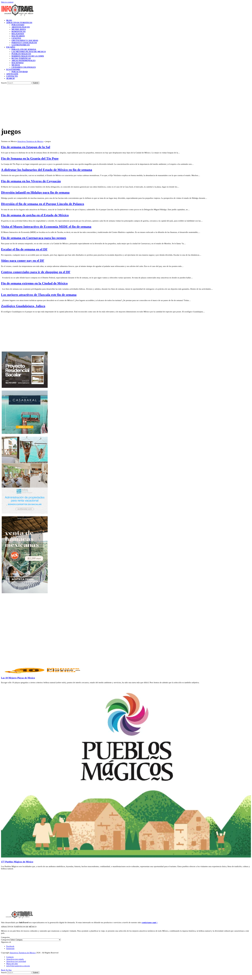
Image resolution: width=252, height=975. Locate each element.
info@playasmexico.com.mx (18, 966)
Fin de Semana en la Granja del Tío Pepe (30, 158)
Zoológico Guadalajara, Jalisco (23, 306)
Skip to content (7, 2)
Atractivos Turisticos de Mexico (30, 141)
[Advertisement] (126, 104)
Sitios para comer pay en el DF (22, 260)
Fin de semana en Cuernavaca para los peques (33, 238)
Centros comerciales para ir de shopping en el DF (35, 272)
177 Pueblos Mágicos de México (17, 861)
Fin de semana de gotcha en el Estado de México (35, 215)
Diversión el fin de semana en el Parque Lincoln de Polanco (42, 204)
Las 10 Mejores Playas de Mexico (18, 677)
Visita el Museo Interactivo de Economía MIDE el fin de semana (46, 226)
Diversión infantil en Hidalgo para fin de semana (35, 192)
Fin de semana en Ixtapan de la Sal (25, 147)
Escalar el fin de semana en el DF (24, 249)
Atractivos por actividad (16, 961)
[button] (10, 78)
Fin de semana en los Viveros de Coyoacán (31, 181)
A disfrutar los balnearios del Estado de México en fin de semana (46, 169)
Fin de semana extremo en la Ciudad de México (34, 283)
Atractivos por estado (15, 959)
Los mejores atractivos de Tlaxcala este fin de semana (39, 294)
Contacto (10, 957)
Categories (5, 940)
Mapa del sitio (12, 964)
